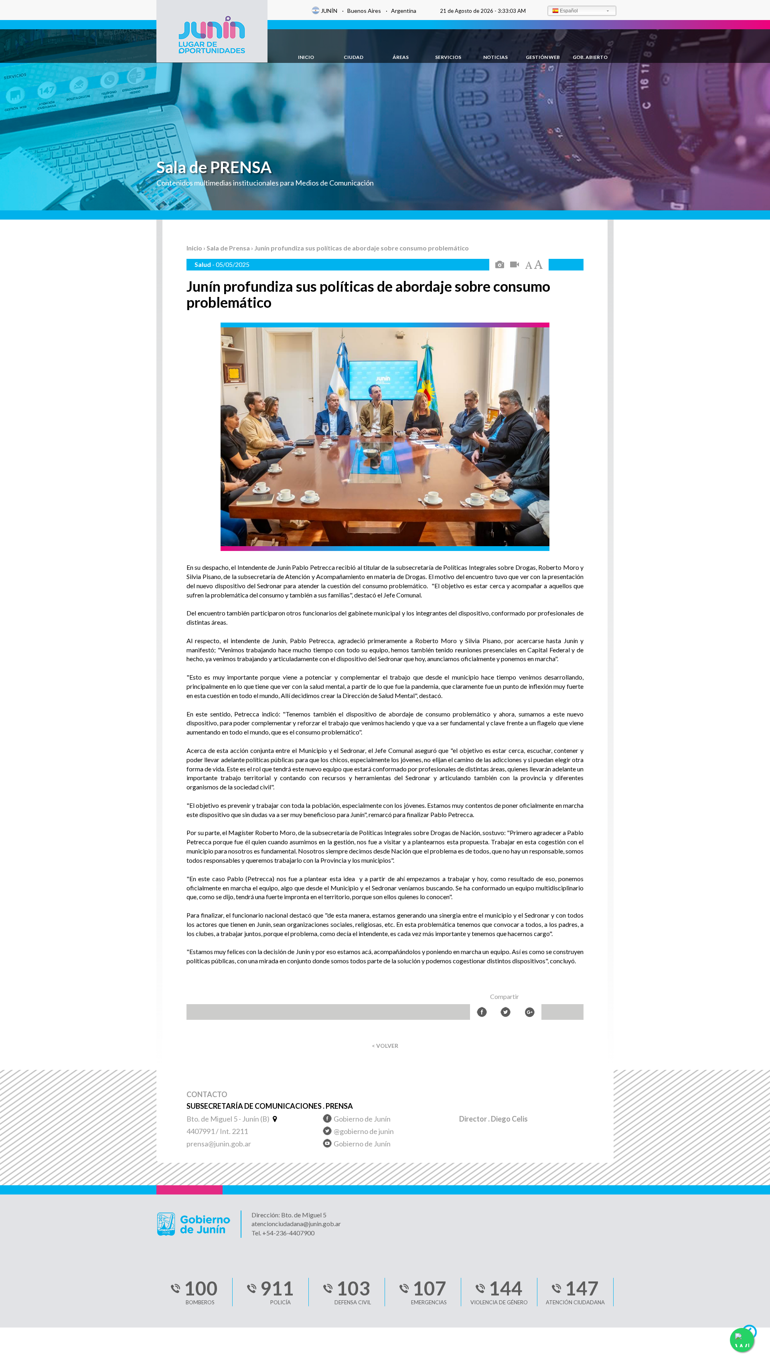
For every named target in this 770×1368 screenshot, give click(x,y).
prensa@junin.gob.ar (218, 1143)
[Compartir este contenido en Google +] (530, 1012)
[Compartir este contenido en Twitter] (505, 1012)
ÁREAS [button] (401, 57)
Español (569, 11)
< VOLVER (385, 1045)
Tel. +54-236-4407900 (282, 1233)
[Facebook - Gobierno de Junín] (327, 1120)
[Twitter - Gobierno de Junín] (327, 1132)
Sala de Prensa (229, 248)
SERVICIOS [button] (448, 57)
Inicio (194, 248)
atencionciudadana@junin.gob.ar (296, 1223)
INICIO (306, 57)
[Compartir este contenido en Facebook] (482, 1012)
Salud (203, 264)
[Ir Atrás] (753, 1334)
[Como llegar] (274, 1118)
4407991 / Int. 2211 (217, 1131)
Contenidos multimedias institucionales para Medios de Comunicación (265, 182)
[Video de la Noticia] (514, 265)
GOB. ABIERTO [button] (590, 57)
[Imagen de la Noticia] (499, 265)
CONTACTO (206, 1095)
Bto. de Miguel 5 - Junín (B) (228, 1118)
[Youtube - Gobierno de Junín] (327, 1144)
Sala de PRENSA (214, 167)
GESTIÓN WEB (543, 57)
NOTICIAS (495, 57)
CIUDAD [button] (353, 57)
